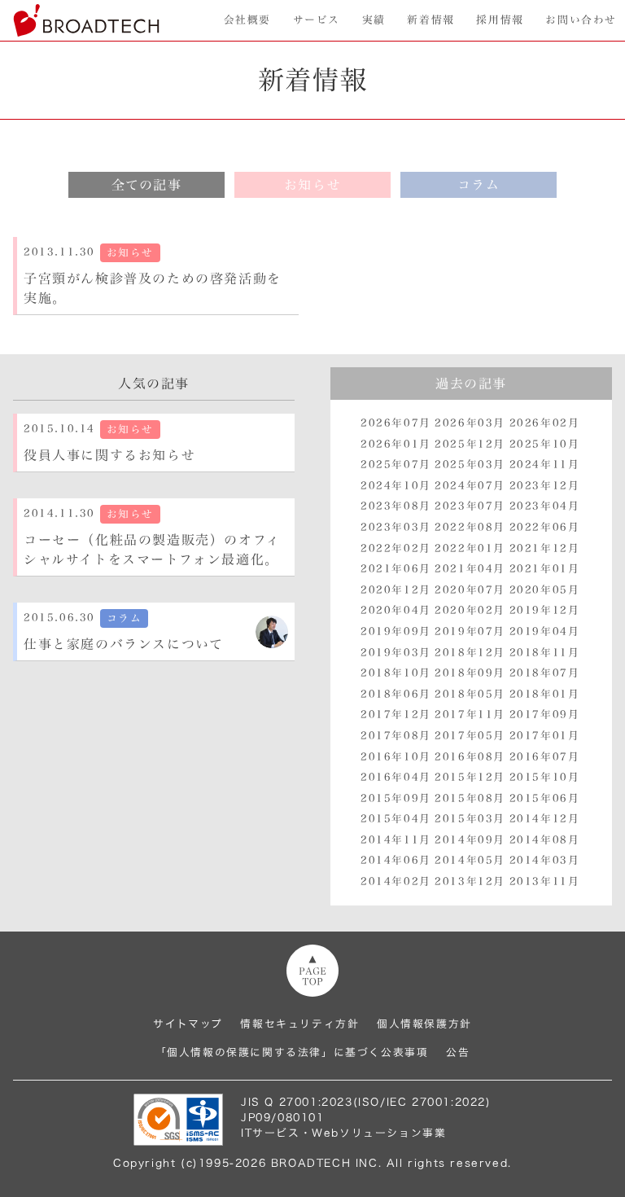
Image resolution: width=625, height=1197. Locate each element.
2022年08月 (470, 527)
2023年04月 (544, 506)
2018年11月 (544, 652)
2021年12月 (544, 548)
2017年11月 (470, 714)
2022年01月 (470, 548)
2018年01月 (544, 694)
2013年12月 (470, 881)
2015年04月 (396, 818)
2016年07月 (544, 757)
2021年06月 (396, 568)
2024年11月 (544, 464)
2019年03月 (396, 652)
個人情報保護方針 (424, 1024)
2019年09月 (396, 631)
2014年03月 (544, 860)
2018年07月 (544, 673)
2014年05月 (470, 860)
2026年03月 (470, 423)
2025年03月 (470, 464)
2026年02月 (544, 423)
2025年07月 (396, 464)
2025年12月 (470, 444)
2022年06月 (544, 527)
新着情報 (430, 20)
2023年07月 (470, 506)
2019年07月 (470, 631)
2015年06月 (544, 798)
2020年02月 (470, 610)
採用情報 (499, 20)
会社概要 (247, 20)
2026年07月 (396, 423)
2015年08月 (470, 798)
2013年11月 (544, 881)
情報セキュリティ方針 (299, 1024)
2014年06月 (396, 860)
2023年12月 (544, 485)
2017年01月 (544, 735)
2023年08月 (396, 506)
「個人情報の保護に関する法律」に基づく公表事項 (292, 1052)
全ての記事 (146, 184)
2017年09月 (544, 714)
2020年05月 (544, 590)
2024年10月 (396, 485)
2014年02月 (396, 881)
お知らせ (312, 184)
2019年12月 (544, 610)
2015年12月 (470, 777)
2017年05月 (470, 735)
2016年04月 (396, 777)
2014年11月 (396, 840)
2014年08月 (544, 840)
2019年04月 (544, 631)
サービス (316, 20)
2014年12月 (544, 818)
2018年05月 (470, 694)
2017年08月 (396, 735)
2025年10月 (544, 444)
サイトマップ (188, 1024)
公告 (458, 1052)
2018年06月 (396, 694)
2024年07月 (470, 485)
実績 (374, 20)
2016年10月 (396, 757)
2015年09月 (396, 798)
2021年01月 (544, 568)
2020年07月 (470, 590)
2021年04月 (470, 568)
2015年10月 (544, 777)
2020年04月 (396, 610)
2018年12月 (470, 652)
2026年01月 (396, 444)
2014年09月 (470, 840)
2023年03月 (396, 527)
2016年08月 (470, 757)
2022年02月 (396, 548)
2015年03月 (470, 818)
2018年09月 (470, 673)
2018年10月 (396, 673)
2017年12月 (396, 714)
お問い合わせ (581, 20)
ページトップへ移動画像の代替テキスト (312, 971)
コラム (478, 184)
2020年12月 (396, 590)
